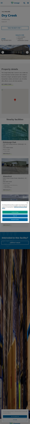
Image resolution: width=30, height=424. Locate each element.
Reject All (15, 215)
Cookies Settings (15, 212)
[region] (15, 212)
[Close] (27, 202)
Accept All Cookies (15, 219)
